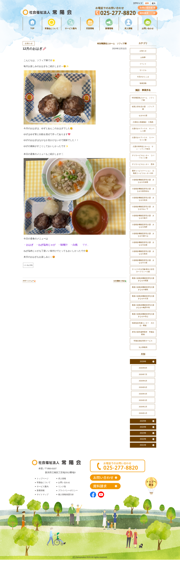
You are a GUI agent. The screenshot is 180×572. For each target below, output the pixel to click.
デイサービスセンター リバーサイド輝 (143, 156)
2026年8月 (143, 368)
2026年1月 (143, 413)
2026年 (143, 361)
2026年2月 (143, 407)
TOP (32, 28)
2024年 (143, 427)
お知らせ (29, 43)
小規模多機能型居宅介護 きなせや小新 (143, 261)
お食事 (143, 57)
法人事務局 (143, 347)
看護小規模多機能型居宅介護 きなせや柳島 (144, 288)
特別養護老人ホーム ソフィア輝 (112, 43)
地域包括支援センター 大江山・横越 (143, 324)
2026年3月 (143, 400)
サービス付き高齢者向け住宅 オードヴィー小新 (144, 270)
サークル (143, 70)
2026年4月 (143, 394)
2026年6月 (143, 381)
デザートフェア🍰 (29, 281)
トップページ (42, 478)
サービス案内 (71, 28)
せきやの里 (143, 115)
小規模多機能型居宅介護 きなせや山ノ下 (143, 208)
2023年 (143, 433)
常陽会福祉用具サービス (143, 341)
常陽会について (51, 28)
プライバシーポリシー (68, 490)
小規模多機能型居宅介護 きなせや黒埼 (143, 252)
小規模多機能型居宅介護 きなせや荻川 (143, 217)
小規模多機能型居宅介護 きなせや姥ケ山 (143, 234)
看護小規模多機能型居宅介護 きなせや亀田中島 (144, 306)
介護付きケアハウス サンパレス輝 (143, 130)
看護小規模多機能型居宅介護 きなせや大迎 (144, 297)
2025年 (143, 421)
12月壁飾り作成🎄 (120, 281)
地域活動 (143, 83)
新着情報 (109, 28)
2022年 (143, 439)
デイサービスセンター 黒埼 (143, 164)
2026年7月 (143, 374)
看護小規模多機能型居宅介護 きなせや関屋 (144, 279)
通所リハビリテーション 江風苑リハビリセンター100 (143, 172)
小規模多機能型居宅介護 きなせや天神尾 (143, 181)
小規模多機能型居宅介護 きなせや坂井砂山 (143, 190)
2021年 (143, 445)
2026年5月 (143, 387)
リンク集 (62, 486)
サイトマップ (42, 494)
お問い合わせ (148, 28)
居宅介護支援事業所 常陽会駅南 (143, 333)
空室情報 (90, 28)
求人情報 (128, 28)
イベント (143, 64)
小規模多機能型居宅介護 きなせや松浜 (143, 199)
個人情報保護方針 (66, 494)
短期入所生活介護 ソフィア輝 (143, 108)
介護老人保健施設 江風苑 (143, 122)
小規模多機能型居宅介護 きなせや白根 (143, 243)
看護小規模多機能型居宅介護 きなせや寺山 (144, 315)
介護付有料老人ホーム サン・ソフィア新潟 (143, 147)
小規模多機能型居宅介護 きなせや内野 (143, 226)
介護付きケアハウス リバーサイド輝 (143, 138)
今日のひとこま (143, 77)
